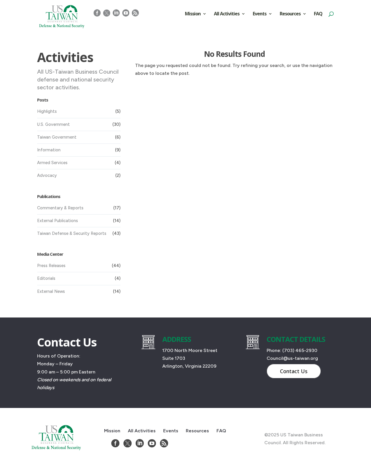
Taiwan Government (57, 137)
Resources (290, 14)
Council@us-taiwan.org (292, 358)
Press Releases (51, 265)
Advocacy (47, 175)
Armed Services (52, 162)
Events (259, 14)
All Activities (226, 14)
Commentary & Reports (60, 207)
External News (51, 291)
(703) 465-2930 (299, 350)
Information (49, 150)
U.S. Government (53, 124)
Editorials (46, 278)
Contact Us (294, 371)
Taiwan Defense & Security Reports (71, 233)
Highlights (47, 111)
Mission (193, 14)
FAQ (318, 14)
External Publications (57, 220)
